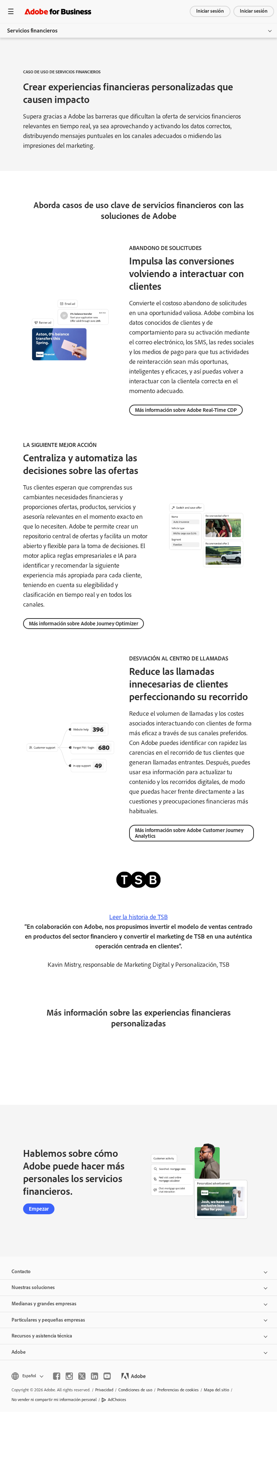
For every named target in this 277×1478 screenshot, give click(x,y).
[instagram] (69, 1376)
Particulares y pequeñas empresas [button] (48, 1320)
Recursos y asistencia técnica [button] (42, 1336)
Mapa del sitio (216, 1389)
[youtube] (107, 1376)
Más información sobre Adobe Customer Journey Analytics (189, 833)
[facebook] (56, 1376)
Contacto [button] (21, 1271)
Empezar (39, 1209)
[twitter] (81, 1376)
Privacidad (104, 1389)
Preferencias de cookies (178, 1389)
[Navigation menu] (11, 11)
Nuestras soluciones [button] (33, 1287)
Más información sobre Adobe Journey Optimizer (83, 623)
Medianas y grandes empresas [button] (44, 1304)
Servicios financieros (32, 30)
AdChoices (117, 1399)
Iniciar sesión (210, 11)
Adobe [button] (19, 1352)
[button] (27, 1376)
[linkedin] (94, 1376)
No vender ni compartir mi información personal (54, 1399)
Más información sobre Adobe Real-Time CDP (186, 410)
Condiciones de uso (135, 1389)
